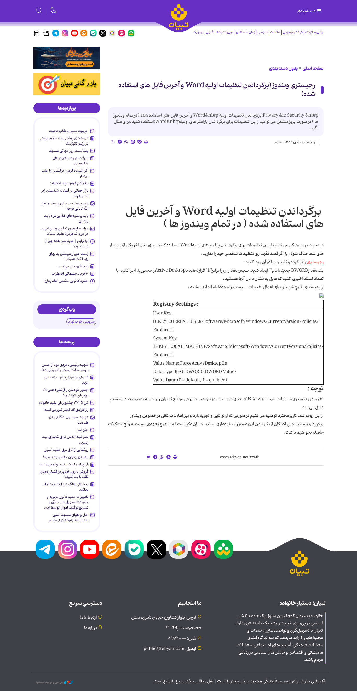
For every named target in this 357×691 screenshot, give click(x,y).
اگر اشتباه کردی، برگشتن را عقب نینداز (65, 173)
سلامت (275, 32)
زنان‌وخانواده (314, 32)
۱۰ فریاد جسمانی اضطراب (70, 274)
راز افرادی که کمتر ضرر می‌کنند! (66, 410)
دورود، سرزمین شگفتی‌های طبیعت (68, 419)
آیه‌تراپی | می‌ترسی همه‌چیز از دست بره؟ (66, 243)
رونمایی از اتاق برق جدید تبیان (66, 450)
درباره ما (90, 628)
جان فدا (82, 430)
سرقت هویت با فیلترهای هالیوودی (70, 160)
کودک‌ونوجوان (293, 32)
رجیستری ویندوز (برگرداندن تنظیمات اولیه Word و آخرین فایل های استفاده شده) (216, 90)
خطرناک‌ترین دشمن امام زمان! (66, 281)
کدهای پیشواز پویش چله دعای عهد (66, 380)
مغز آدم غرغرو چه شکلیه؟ (69, 183)
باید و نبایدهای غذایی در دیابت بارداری (66, 218)
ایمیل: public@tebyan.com (169, 649)
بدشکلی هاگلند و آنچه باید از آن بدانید (65, 486)
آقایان (210, 32)
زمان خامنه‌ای (245, 32)
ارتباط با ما (88, 617)
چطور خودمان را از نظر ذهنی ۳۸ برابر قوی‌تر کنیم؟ (65, 392)
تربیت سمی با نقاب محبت (68, 131)
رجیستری (315, 262)
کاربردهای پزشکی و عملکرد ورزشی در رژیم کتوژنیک (63, 140)
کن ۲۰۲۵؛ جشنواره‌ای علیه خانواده (63, 403)
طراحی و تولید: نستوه (50, 682)
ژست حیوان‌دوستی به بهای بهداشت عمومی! (68, 256)
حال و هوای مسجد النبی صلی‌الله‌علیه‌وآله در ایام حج (68, 517)
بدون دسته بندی (283, 68)
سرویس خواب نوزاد (81, 321)
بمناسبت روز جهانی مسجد (68, 151)
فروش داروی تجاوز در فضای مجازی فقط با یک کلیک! (63, 474)
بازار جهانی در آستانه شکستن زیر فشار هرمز (64, 193)
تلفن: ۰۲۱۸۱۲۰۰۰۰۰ (181, 638)
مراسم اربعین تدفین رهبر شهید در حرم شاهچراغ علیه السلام (64, 231)
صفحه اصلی (313, 68)
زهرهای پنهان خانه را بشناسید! (65, 457)
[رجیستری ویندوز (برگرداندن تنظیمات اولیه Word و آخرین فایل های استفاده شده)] (321, 295)
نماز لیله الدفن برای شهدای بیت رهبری (65, 439)
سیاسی (262, 32)
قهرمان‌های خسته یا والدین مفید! (63, 464)
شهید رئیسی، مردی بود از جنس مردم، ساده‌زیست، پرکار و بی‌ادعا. (64, 367)
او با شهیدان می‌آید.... (72, 266)
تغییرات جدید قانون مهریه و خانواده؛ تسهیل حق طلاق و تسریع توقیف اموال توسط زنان (66, 502)
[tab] (66, 108)
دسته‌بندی (306, 11)
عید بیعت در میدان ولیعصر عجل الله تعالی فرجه (64, 205)
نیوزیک (198, 32)
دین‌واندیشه (225, 32)
